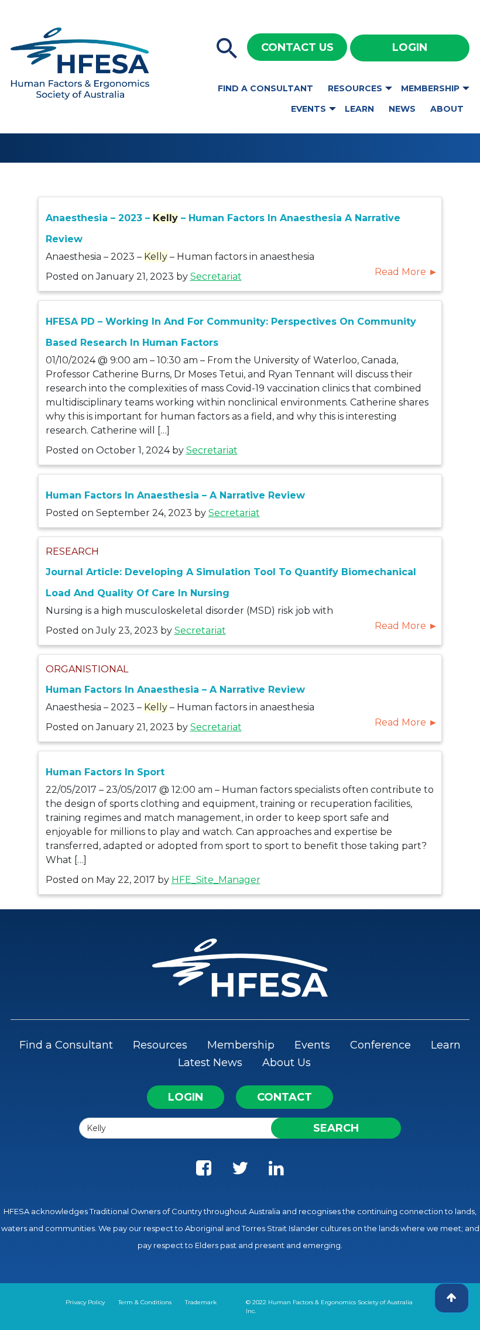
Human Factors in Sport (105, 772)
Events (308, 109)
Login (409, 47)
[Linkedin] (276, 1170)
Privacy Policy (85, 1302)
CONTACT (284, 1097)
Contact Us (297, 47)
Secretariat (216, 276)
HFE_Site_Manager (216, 879)
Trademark (201, 1302)
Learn (359, 109)
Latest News (210, 1062)
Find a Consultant (265, 88)
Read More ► (406, 271)
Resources (355, 88)
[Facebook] (203, 1170)
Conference (380, 1045)
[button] (227, 49)
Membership (430, 88)
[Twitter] (240, 1170)
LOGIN (185, 1097)
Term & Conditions (145, 1302)
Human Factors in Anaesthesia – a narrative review (175, 495)
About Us (286, 1062)
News (402, 109)
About (447, 109)
